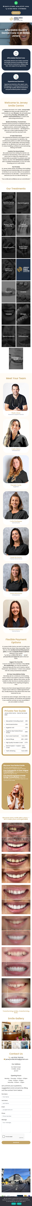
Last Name (5, 1100)
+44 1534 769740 (12, 9)
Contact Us (16, 13)
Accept (13, 1203)
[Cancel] (30, 1201)
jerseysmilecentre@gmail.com (12, 657)
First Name (5, 1094)
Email (3, 1107)
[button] (3, 1031)
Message (4, 1119)
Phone (3, 1113)
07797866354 (22, 9)
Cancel (19, 1203)
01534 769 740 (16, 655)
